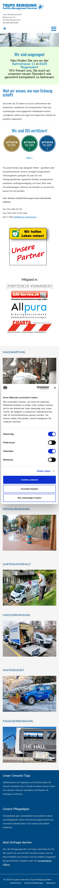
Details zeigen (43, 471)
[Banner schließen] (55, 388)
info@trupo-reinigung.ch (25, 217)
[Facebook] (4, 29)
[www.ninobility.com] (29, 245)
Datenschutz (15, 883)
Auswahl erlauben (29, 489)
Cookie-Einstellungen (33, 883)
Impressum (51, 883)
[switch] (52, 442)
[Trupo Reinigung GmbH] (23, 6)
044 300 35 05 (14, 209)
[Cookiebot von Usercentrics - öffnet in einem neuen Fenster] (37, 388)
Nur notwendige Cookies (29, 498)
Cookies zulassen (29, 480)
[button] (53, 28)
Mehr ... (29, 157)
